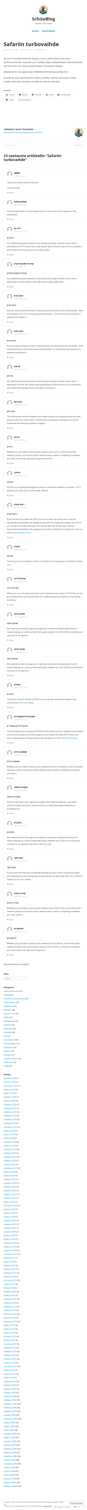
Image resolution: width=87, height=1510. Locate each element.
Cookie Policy (47, 1506)
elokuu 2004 (9, 1475)
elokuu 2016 (9, 1288)
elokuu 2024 (9, 1138)
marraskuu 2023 (11, 1168)
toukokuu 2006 (10, 1396)
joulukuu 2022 (10, 1198)
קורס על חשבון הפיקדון (24, 263)
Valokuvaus (8, 1062)
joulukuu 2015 (10, 1318)
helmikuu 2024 (10, 1160)
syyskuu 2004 (9, 1471)
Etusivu (35, 31)
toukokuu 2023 (10, 1183)
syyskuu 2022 (9, 1202)
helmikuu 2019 (10, 1228)
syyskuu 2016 (9, 1284)
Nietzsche (8, 1025)
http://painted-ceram (21, 532)
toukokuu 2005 (10, 1441)
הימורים (17, 684)
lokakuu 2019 (9, 1216)
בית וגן (17, 437)
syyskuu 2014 (9, 1374)
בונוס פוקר (18, 858)
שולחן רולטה (19, 614)
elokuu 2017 (9, 1261)
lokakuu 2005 (9, 1422)
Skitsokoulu (9, 1047)
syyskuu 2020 (9, 1209)
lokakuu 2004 (9, 1467)
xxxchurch (78, 145)
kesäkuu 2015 (9, 1340)
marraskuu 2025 (11, 1086)
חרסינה (17, 472)
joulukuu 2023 (10, 1164)
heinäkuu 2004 (10, 1478)
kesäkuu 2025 (9, 1100)
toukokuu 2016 (10, 1299)
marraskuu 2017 (11, 1254)
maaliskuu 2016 (10, 1306)
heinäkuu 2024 (10, 1142)
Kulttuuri (7, 1010)
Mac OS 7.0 (8, 145)
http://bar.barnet (69, 738)
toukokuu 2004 (10, 1486)
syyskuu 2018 (9, 1235)
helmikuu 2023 (10, 1190)
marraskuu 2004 (11, 1464)
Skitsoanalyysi (10, 1043)
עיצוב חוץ (18, 402)
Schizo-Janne (20, 201)
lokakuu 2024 (9, 1130)
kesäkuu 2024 (9, 1145)
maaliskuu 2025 (10, 1112)
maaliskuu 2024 (10, 1157)
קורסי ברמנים (20, 893)
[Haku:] (15, 978)
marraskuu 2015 (11, 1321)
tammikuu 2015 (10, 1359)
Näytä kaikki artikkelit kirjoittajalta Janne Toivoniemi (23, 132)
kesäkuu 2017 (9, 1265)
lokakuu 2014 (9, 1370)
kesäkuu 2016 (9, 1295)
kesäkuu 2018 (9, 1239)
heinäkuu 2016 (10, 1291)
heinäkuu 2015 (10, 1336)
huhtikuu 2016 (10, 1303)
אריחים (17, 366)
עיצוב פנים (18, 295)
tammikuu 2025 (10, 1119)
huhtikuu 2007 (10, 1392)
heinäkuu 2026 (10, 1078)
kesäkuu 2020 (9, 1213)
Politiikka (7, 1032)
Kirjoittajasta (48, 31)
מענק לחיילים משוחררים (24, 716)
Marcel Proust (10, 1013)
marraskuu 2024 (11, 1127)
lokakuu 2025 (9, 1089)
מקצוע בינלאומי (21, 787)
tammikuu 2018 (10, 1250)
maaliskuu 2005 (10, 1449)
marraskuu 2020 (11, 1205)
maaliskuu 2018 (10, 1246)
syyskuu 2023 (9, 1175)
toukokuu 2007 (10, 1389)
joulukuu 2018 (10, 1231)
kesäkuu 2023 (9, 1179)
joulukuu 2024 (10, 1123)
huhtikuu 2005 (10, 1445)
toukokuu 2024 (10, 1149)
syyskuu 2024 (9, 1134)
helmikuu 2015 (10, 1355)
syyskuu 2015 (9, 1329)
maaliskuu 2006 (10, 1404)
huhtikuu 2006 (10, 1400)
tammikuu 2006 (10, 1411)
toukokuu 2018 (10, 1243)
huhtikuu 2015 (10, 1348)
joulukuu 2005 (10, 1415)
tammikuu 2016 (10, 1314)
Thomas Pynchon (11, 1058)
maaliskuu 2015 (10, 1351)
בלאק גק (18, 822)
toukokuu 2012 (10, 1381)
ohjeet (43, 58)
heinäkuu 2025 (10, 1097)
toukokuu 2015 (10, 1344)
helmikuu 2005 (10, 1452)
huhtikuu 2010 (10, 1385)
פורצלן (17, 546)
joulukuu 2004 (10, 1460)
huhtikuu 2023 (10, 1187)
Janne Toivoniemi (12, 50)
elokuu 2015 (9, 1333)
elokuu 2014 (9, 1377)
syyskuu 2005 (9, 1426)
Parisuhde (8, 1028)
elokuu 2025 (9, 1093)
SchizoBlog (43, 19)
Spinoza (7, 1051)
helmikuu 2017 (10, 1269)
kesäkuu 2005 (9, 1437)
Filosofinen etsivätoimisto (14, 998)
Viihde (6, 1066)
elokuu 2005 (9, 1430)
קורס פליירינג (20, 578)
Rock (6, 1036)
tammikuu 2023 (10, 1194)
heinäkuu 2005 (10, 1434)
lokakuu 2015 (9, 1325)
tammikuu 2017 (10, 1273)
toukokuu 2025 (10, 1104)
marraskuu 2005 (11, 1419)
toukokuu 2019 (10, 1224)
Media (6, 1017)
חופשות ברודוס (20, 752)
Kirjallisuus (8, 1006)
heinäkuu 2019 (10, 1220)
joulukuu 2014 (10, 1363)
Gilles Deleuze (10, 1002)
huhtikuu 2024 (10, 1153)
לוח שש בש (19, 928)
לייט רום (17, 228)
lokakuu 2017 (9, 1258)
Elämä (6, 995)
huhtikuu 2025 (10, 1108)
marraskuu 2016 (11, 1280)
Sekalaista (27, 50)
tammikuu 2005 (10, 1456)
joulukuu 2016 (10, 1276)
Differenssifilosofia (12, 991)
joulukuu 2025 (10, 1082)
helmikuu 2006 (10, 1407)
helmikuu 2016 (10, 1310)
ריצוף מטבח (19, 504)
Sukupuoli (8, 1055)
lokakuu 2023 (9, 1172)
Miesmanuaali (10, 1021)
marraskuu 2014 (11, 1366)
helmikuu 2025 (10, 1115)
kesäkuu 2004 (9, 1482)
